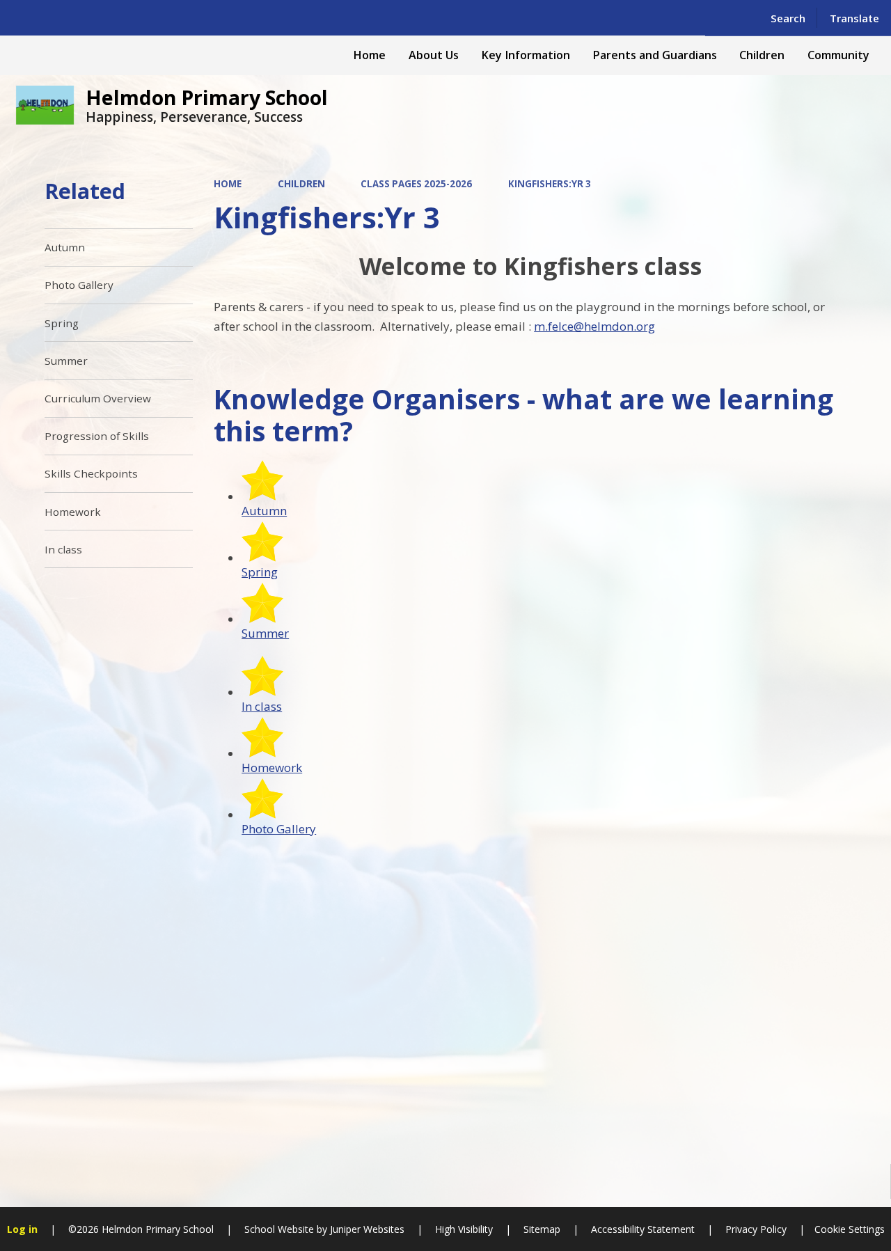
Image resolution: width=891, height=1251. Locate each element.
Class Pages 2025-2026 (416, 184)
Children (301, 184)
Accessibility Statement (643, 1229)
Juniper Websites (365, 1229)
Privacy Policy (756, 1229)
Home (228, 184)
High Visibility (464, 1229)
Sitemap (541, 1229)
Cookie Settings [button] (849, 1229)
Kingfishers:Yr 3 (549, 184)
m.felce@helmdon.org (594, 326)
